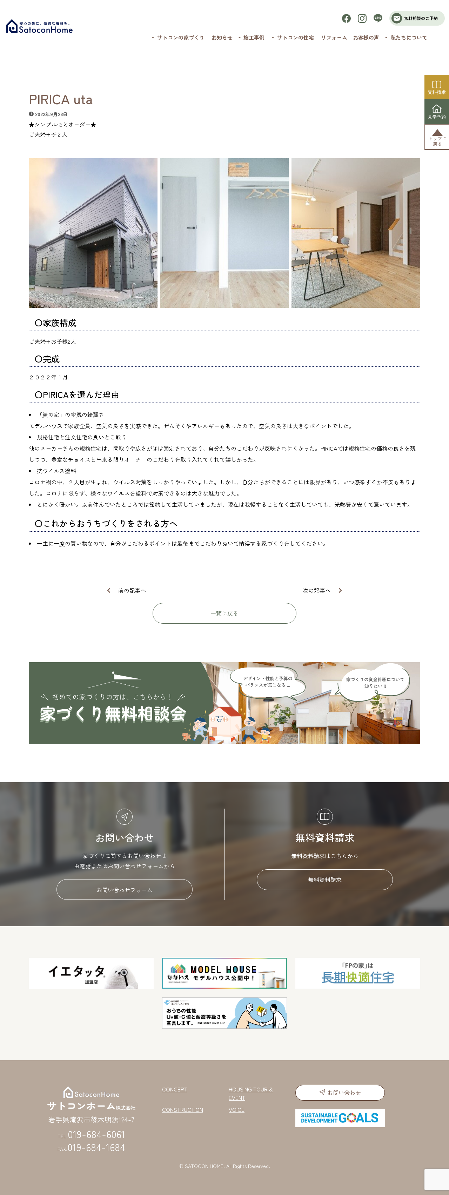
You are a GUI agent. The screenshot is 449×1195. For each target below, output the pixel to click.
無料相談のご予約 (421, 18)
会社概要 (388, 56)
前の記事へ (132, 590)
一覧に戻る (224, 613)
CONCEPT (174, 1089)
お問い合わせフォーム (124, 889)
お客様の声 (366, 37)
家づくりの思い (168, 56)
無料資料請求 (325, 879)
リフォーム (334, 37)
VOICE (236, 1109)
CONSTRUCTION (182, 1109)
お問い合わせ (344, 1092)
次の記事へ (317, 590)
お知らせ (222, 37)
